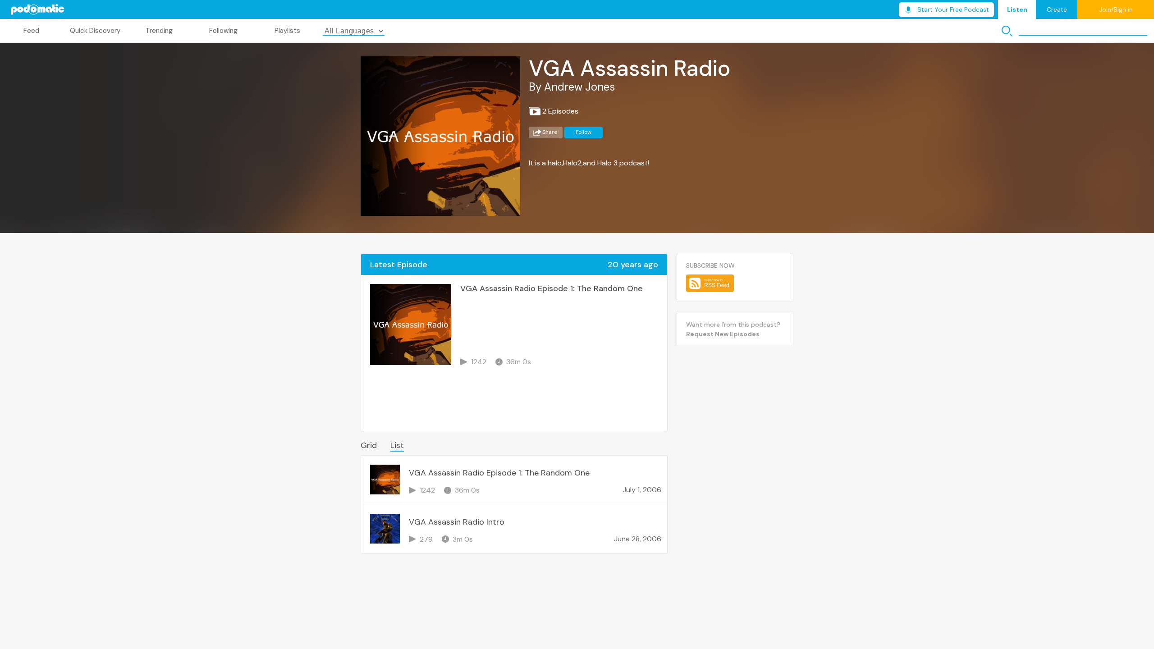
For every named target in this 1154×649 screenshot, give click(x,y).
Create (1057, 9)
